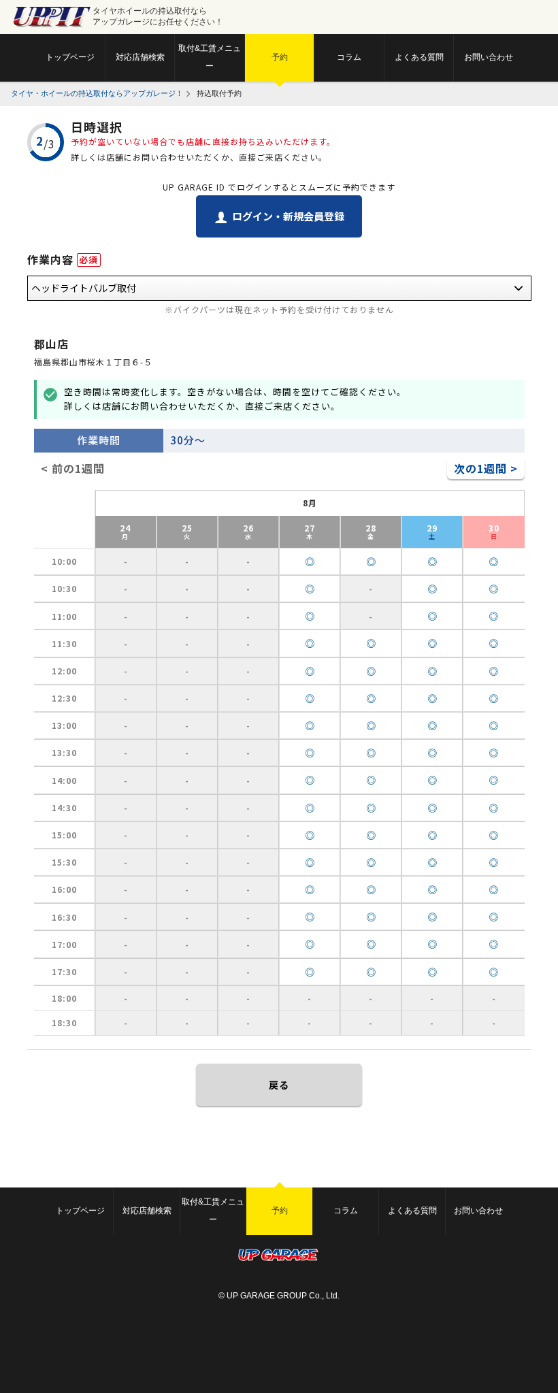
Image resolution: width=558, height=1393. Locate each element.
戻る (279, 1085)
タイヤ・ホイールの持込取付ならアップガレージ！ (97, 93)
